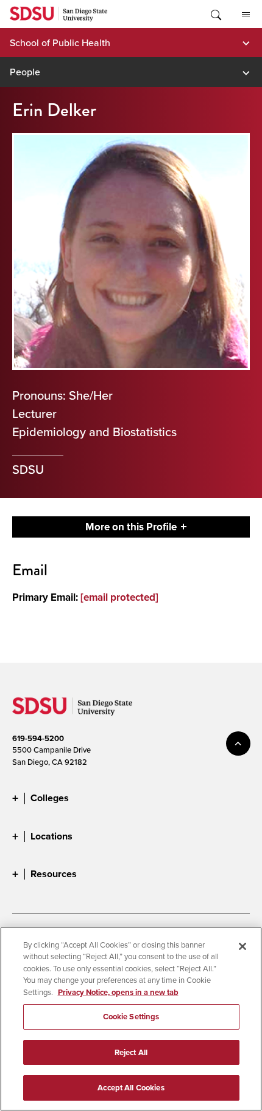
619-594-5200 (38, 738)
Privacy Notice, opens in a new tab (118, 992)
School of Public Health (60, 42)
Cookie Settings (131, 1016)
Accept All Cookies (130, 1087)
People (25, 71)
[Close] (242, 946)
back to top (238, 743)
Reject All (131, 1052)
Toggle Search (215, 14)
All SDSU (245, 14)
